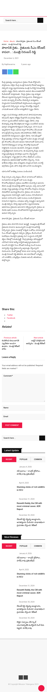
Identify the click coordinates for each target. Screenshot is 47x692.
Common (38, 459)
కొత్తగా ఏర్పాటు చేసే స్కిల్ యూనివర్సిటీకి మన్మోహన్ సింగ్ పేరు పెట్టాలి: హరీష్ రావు (30, 625)
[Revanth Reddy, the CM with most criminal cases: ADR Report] (8, 504)
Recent (9, 459)
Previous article (10, 338)
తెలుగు (12, 41)
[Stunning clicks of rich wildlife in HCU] (8, 488)
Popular (23, 459)
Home (5, 41)
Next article (38, 338)
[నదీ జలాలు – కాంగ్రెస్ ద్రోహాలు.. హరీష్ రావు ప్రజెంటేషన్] (8, 472)
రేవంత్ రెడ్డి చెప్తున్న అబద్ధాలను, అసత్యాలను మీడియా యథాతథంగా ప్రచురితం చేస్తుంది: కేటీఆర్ (31, 522)
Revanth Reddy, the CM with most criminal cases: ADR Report (29, 506)
